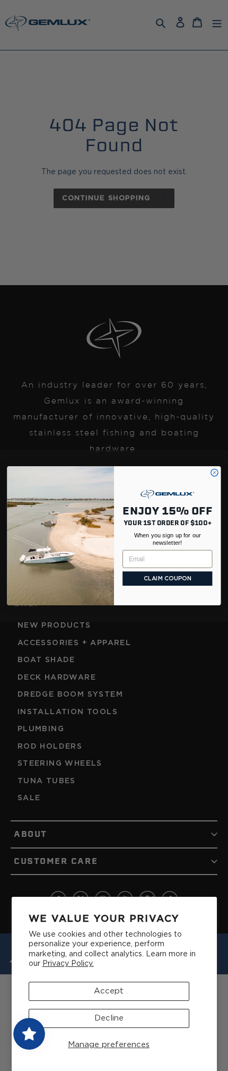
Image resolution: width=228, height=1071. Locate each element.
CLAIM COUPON (167, 578)
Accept (109, 991)
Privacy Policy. (68, 963)
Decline (109, 1018)
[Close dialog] (214, 472)
